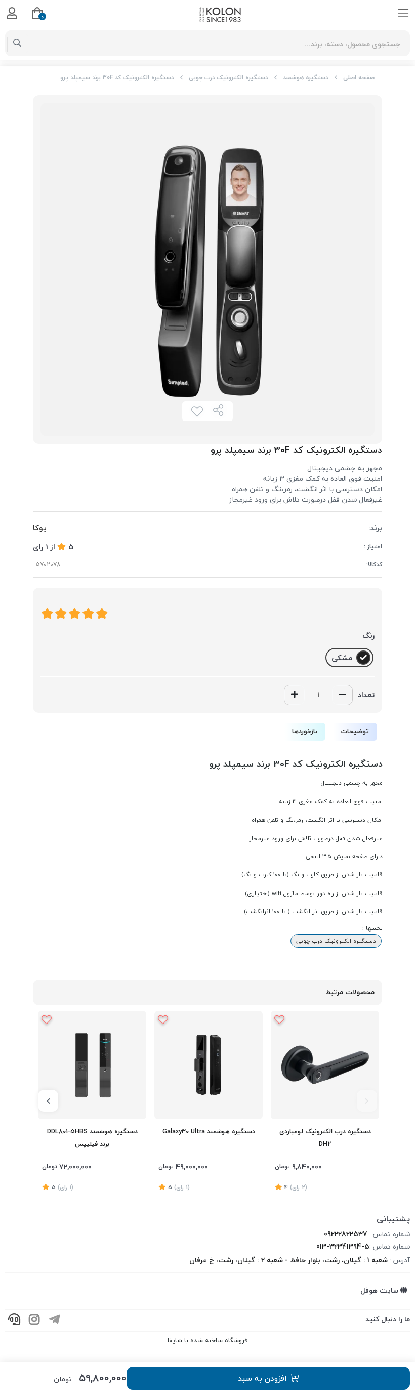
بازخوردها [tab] (304, 731)
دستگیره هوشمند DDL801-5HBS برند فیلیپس (92, 1137)
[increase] (294, 695)
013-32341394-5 (342, 1246)
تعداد (366, 695)
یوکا (40, 528)
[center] (17, 43)
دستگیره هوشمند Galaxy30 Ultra (208, 1131)
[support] (14, 1320)
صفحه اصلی (359, 77)
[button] (367, 1101)
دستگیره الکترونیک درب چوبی (228, 77)
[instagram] (34, 1320)
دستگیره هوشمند (305, 77)
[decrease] (342, 695)
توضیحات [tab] (355, 731)
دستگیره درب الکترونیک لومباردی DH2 (325, 1137)
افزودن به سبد (263, 1378)
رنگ (368, 635)
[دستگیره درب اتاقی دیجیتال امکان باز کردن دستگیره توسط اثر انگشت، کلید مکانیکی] (325, 1065)
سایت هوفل (380, 1290)
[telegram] (54, 1320)
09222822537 (345, 1234)
